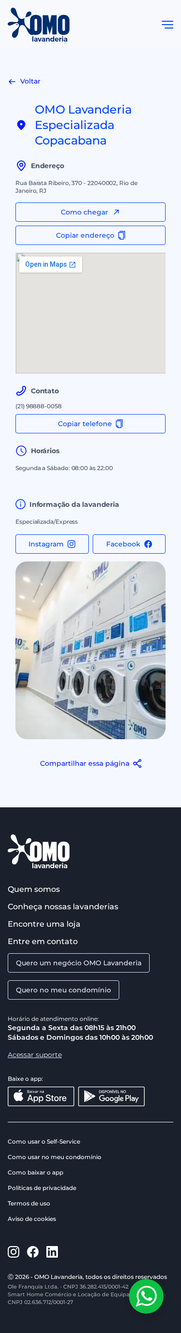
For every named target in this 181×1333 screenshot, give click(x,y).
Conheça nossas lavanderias (63, 906)
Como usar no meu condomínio (54, 1157)
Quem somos (34, 889)
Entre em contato (43, 941)
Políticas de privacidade (42, 1187)
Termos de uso (29, 1203)
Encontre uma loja (44, 924)
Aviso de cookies (32, 1218)
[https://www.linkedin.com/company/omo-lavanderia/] (52, 1252)
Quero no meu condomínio (63, 990)
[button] (167, 24)
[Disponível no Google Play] (111, 1096)
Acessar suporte (35, 1054)
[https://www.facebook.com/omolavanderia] (33, 1252)
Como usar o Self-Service (44, 1141)
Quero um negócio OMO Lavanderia (78, 963)
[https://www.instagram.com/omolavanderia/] (13, 1252)
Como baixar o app (35, 1172)
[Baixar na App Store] (41, 1096)
